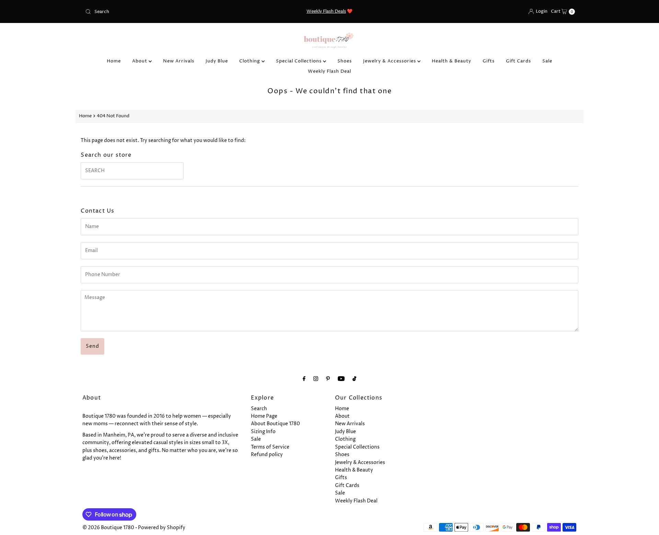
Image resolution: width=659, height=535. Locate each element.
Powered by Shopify (161, 527)
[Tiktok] (354, 379)
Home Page (264, 416)
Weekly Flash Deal (329, 71)
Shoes (344, 61)
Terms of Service (270, 447)
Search (259, 408)
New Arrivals (178, 61)
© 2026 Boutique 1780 (108, 527)
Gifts (489, 61)
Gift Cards (518, 61)
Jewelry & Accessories (390, 61)
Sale (547, 61)
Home (114, 61)
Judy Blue (217, 61)
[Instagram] (315, 379)
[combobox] (162, 12)
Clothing (250, 61)
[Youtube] (341, 379)
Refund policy (267, 454)
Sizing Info (263, 431)
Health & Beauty (451, 61)
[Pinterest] (328, 379)
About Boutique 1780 (275, 423)
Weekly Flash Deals (326, 11)
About (140, 61)
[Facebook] (304, 379)
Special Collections (299, 61)
